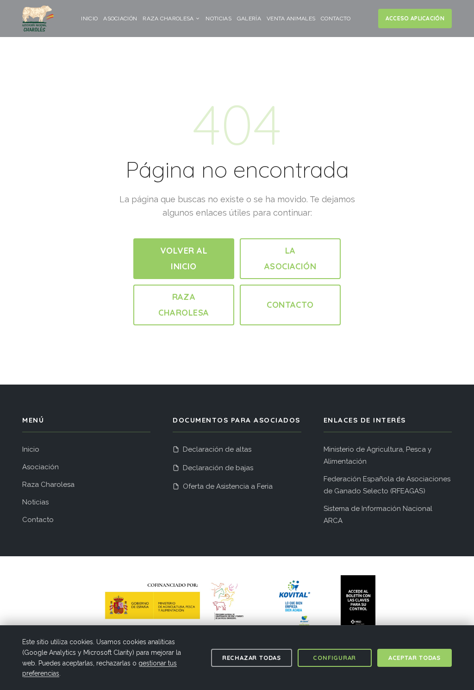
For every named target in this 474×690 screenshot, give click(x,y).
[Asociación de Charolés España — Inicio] (38, 18)
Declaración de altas (217, 449)
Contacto (335, 18)
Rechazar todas (251, 657)
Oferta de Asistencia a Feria (228, 486)
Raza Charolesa (168, 18)
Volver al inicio (183, 258)
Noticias (218, 18)
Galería (249, 18)
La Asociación (290, 258)
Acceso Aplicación (415, 18)
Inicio (89, 18)
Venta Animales (291, 18)
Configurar (334, 657)
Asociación (120, 18)
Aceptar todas (414, 657)
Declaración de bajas (218, 468)
